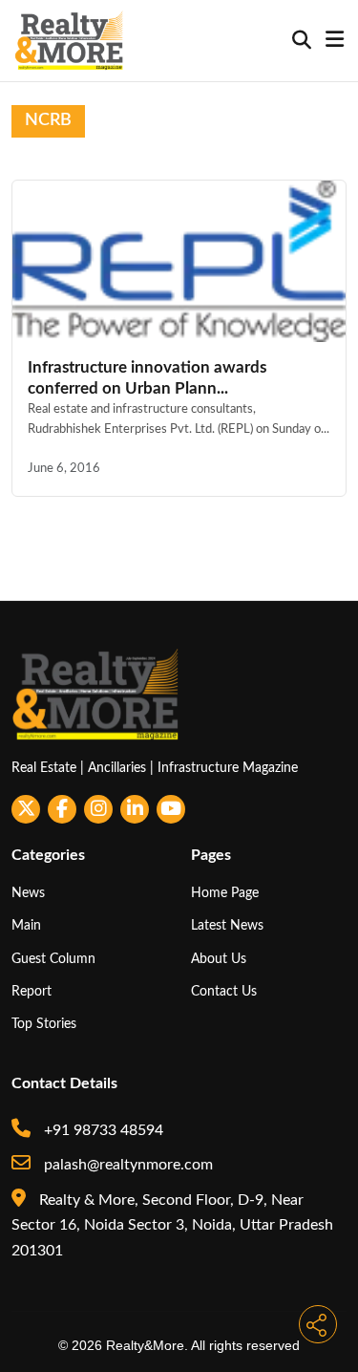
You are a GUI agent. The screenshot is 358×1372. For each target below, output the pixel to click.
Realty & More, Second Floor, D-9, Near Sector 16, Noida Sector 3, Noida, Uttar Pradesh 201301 (172, 1225)
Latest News (227, 925)
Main (26, 925)
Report (31, 991)
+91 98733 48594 (101, 1130)
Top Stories (43, 1024)
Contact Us (224, 991)
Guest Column (53, 959)
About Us (218, 959)
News (28, 893)
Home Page (225, 893)
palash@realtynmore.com (126, 1164)
